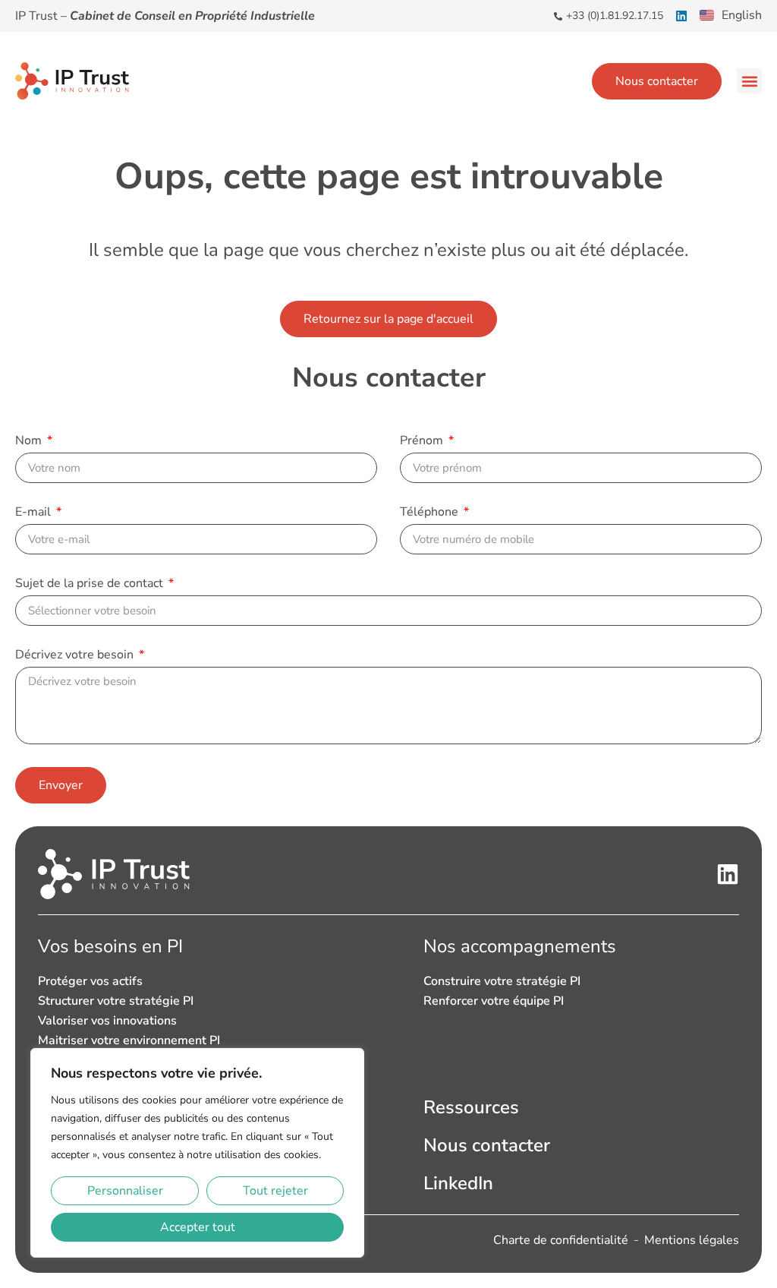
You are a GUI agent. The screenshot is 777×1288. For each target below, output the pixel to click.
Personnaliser (125, 1190)
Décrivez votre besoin (76, 656)
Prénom (423, 441)
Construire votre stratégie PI (501, 981)
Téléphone (430, 513)
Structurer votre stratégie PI (115, 1001)
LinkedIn (458, 1183)
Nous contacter (486, 1145)
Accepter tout (197, 1227)
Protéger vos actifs (90, 981)
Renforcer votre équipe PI (493, 1001)
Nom (30, 441)
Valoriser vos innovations (107, 1020)
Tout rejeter (275, 1190)
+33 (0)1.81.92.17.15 (614, 15)
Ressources (471, 1107)
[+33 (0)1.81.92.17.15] (558, 16)
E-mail (34, 513)
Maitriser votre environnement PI (129, 1040)
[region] (197, 1153)
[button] (749, 80)
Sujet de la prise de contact (90, 584)
